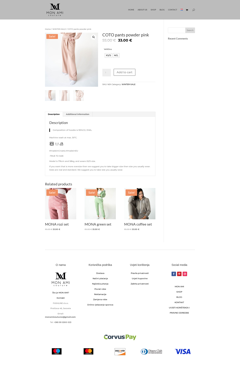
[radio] (108, 55)
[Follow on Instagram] (185, 274)
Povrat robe (100, 289)
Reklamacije (100, 294)
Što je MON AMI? (60, 292)
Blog (162, 10)
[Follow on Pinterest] (179, 274)
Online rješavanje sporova (100, 304)
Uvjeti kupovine (140, 278)
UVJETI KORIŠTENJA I (179, 307)
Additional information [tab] (77, 114)
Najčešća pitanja (100, 284)
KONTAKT (179, 302)
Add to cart (124, 72)
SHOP (179, 292)
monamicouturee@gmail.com (60, 317)
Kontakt (61, 298)
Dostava (100, 273)
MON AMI (179, 286)
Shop (153, 10)
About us (142, 10)
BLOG (179, 297)
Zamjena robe (100, 299)
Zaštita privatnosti (140, 284)
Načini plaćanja (100, 278)
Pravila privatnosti (140, 273)
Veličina (108, 49)
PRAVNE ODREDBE (179, 313)
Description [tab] (54, 114)
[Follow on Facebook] (174, 274)
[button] (93, 37)
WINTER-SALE (59, 29)
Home (131, 10)
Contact (172, 10)
